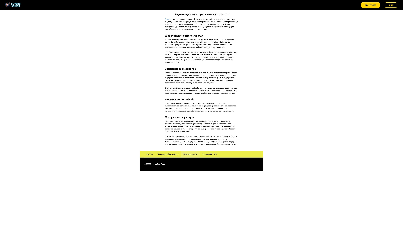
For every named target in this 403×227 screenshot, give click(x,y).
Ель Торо (149, 154)
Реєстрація (370, 5)
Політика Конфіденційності (168, 154)
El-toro (167, 19)
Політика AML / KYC (209, 154)
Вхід (391, 5)
